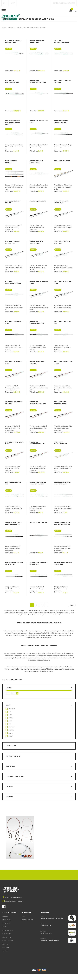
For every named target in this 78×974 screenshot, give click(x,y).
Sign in (23, 916)
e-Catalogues (6, 933)
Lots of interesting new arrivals (52, 918)
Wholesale (5, 947)
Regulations (6, 920)
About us (5, 944)
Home (4, 27)
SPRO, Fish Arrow (46, 933)
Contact (5, 951)
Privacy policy (6, 937)
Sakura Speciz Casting (38, 522)
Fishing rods (21, 27)
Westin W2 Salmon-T (62, 161)
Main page (5, 916)
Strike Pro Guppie (47, 925)
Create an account (27, 920)
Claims (4, 926)
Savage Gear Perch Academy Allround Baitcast (12, 122)
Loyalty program (7, 940)
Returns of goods (7, 930)
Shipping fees (6, 923)
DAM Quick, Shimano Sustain (50, 940)
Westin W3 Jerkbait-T (38, 201)
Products (11, 27)
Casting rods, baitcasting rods (36, 27)
